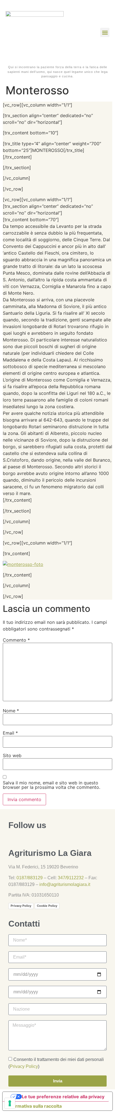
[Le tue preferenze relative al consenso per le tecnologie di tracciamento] (9, 1103)
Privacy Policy (21, 906)
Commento (16, 640)
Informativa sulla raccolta (34, 1106)
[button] (104, 32)
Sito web (12, 755)
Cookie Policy (47, 906)
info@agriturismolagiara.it (64, 884)
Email (10, 733)
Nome (11, 710)
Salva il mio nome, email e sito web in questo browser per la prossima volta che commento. (51, 784)
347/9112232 (71, 877)
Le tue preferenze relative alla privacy (63, 1096)
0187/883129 (29, 877)
